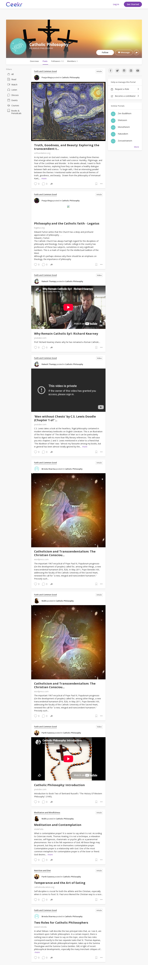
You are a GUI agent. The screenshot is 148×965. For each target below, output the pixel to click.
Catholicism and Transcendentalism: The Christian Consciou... (65, 553)
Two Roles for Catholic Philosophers (61, 922)
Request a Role (121, 89)
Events (14, 100)
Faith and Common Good (45, 71)
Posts (45, 61)
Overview (34, 61)
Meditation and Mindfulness (47, 812)
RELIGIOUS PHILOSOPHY (41, 48)
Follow (105, 52)
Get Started (133, 4)
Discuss (15, 95)
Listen (14, 89)
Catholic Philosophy (71, 77)
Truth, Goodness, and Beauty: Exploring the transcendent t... (66, 147)
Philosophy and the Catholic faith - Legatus (66, 223)
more (44, 178)
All (12, 74)
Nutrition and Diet (42, 870)
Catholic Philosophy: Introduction (59, 785)
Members (72, 61)
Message (125, 52)
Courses (15, 105)
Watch (14, 84)
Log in (116, 4)
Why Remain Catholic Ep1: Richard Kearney (66, 334)
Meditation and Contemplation (57, 825)
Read (13, 79)
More (136, 146)
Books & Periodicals (16, 112)
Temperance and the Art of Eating (59, 883)
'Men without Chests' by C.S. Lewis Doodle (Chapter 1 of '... (65, 418)
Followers (57, 61)
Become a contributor (125, 96)
